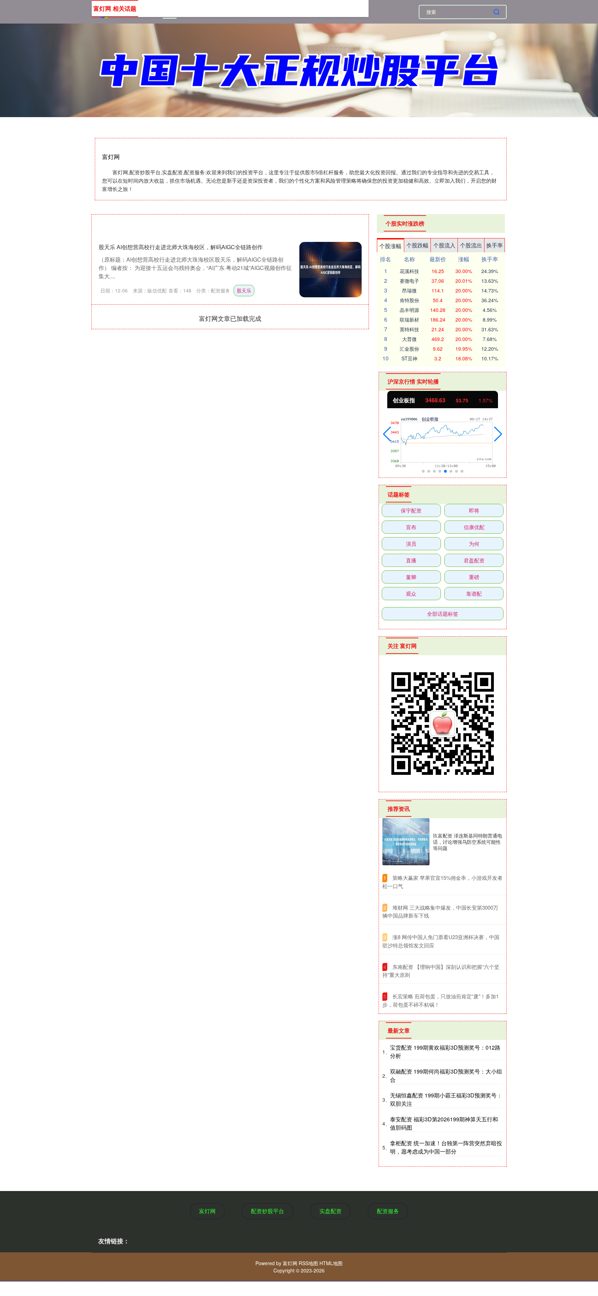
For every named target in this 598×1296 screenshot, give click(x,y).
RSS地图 (308, 1263)
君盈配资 (474, 560)
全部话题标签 (442, 613)
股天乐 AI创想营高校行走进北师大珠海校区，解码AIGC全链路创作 (181, 247)
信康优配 (474, 527)
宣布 (411, 527)
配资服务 (388, 1211)
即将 (474, 510)
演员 (411, 543)
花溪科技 (409, 271)
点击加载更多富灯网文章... (230, 318)
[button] (387, 434)
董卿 (411, 576)
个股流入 (444, 245)
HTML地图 (331, 1263)
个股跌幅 (417, 245)
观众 (411, 593)
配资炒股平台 (267, 1211)
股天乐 (244, 290)
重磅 (474, 576)
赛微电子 (409, 280)
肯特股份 (409, 300)
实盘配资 (330, 1211)
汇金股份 (409, 348)
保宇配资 (411, 510)
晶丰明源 (409, 309)
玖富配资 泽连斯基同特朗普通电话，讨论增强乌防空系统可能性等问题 (467, 841)
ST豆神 (409, 358)
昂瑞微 (409, 290)
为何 (474, 543)
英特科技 (409, 329)
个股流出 (471, 245)
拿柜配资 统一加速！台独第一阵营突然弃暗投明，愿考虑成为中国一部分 (446, 1147)
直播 (411, 560)
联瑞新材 (409, 319)
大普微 (409, 338)
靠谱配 (474, 593)
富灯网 (207, 1211)
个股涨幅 (390, 246)
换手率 (494, 245)
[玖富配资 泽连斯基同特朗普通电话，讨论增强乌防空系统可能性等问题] (405, 841)
